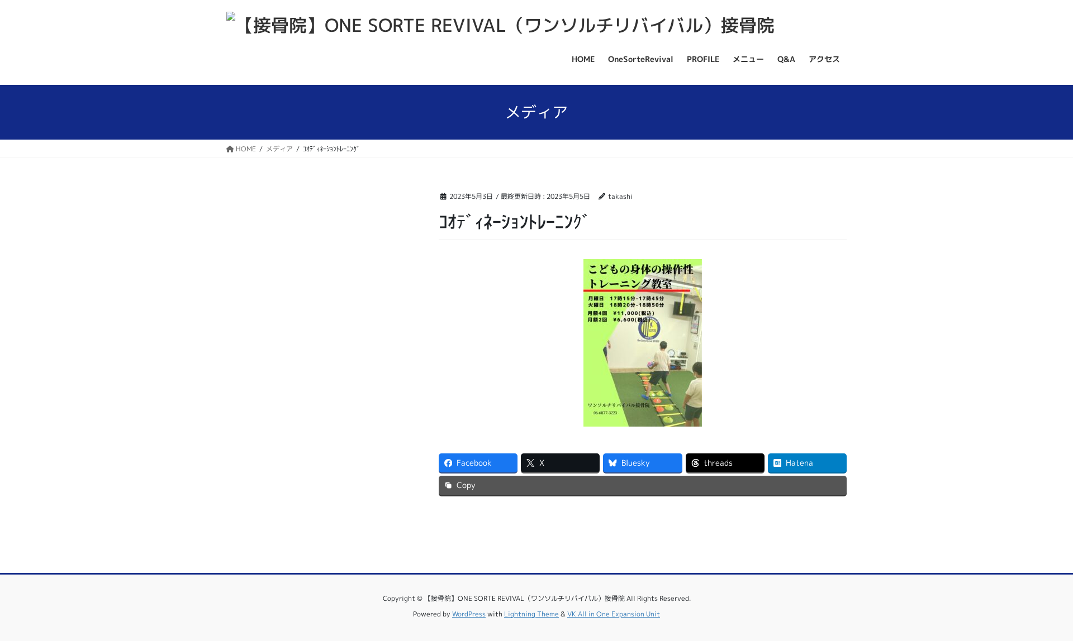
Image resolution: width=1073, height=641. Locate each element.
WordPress (469, 614)
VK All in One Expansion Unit (613, 614)
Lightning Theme (531, 614)
